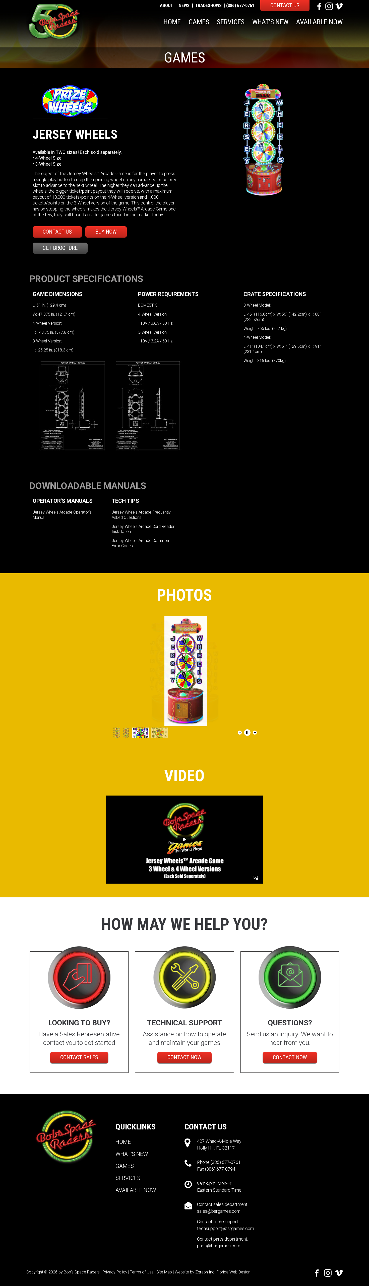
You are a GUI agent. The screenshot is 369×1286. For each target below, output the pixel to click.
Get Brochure (60, 248)
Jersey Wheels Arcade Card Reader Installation (143, 529)
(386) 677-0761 (240, 5)
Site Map (164, 1272)
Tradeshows (208, 5)
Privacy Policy (114, 1272)
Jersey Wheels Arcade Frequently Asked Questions (141, 515)
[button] (239, 732)
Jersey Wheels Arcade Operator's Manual (62, 515)
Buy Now (106, 232)
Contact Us (284, 5)
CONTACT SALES (79, 1057)
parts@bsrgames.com (218, 1245)
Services (230, 22)
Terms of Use (142, 1272)
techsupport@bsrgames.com (225, 1228)
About (166, 5)
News (184, 5)
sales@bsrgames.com (218, 1211)
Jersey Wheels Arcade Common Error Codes (140, 543)
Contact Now (184, 1057)
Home (172, 22)
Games (199, 22)
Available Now (319, 22)
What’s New (270, 22)
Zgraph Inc (204, 1272)
